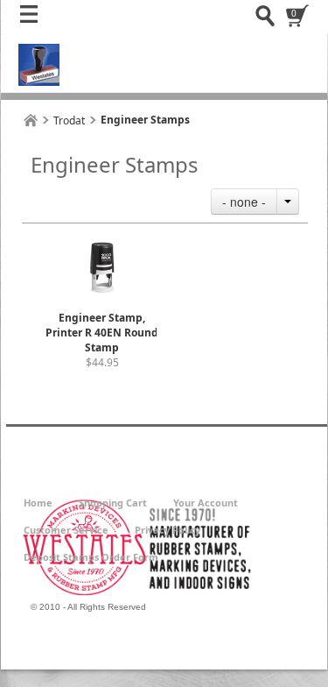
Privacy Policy (167, 529)
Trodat (69, 120)
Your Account (205, 502)
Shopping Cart (113, 502)
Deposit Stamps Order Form (91, 556)
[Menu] (33, 18)
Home (38, 502)
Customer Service (66, 529)
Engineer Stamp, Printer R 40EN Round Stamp (101, 332)
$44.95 (102, 362)
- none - (244, 201)
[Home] (31, 120)
